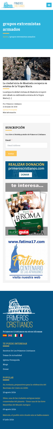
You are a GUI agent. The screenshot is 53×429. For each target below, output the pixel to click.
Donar (6, 369)
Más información (9, 112)
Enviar (11, 153)
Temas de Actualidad (12, 355)
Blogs (5, 364)
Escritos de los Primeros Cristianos (19, 350)
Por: (12, 104)
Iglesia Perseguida (10, 109)
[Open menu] (49, 5)
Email (8, 140)
